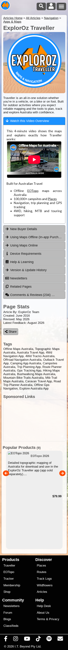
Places (52, 199)
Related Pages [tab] (21, 286)
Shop (6, 592)
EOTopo (32, 191)
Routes (41, 572)
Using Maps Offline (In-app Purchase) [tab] (37, 237)
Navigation (51, 18)
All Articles (33, 18)
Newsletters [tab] (18, 278)
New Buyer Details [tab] (23, 229)
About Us (43, 612)
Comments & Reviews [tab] (31, 295)
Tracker (8, 578)
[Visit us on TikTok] (38, 639)
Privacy (54, 619)
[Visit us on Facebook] (6, 639)
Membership (11, 585)
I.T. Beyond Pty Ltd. (28, 646)
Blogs (7, 619)
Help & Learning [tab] (22, 262)
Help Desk (44, 606)
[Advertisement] (34, 420)
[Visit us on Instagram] (15, 639)
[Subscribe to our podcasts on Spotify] (49, 639)
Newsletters (11, 606)
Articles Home (12, 18)
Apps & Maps (12, 21)
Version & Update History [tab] (28, 270)
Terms (41, 619)
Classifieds (10, 626)
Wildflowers (45, 585)
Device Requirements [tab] (25, 253)
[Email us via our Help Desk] (60, 639)
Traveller (9, 565)
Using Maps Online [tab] (24, 245)
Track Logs (44, 578)
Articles (42, 592)
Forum (7, 612)
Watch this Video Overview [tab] (29, 121)
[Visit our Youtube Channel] (26, 639)
